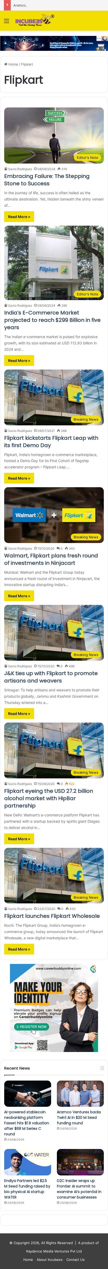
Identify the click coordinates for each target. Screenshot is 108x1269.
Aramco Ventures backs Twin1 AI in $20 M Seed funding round (79, 1117)
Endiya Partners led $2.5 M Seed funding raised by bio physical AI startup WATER (27, 1189)
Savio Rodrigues (20, 169)
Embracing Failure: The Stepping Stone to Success (47, 179)
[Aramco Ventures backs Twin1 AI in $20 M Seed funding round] (80, 1094)
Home (12, 64)
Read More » (19, 216)
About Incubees (50, 1259)
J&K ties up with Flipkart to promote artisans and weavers (51, 677)
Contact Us (75, 1259)
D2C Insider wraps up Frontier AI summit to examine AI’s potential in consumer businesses (79, 1189)
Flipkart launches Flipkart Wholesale (52, 916)
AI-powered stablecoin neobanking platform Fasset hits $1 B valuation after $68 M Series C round (26, 1123)
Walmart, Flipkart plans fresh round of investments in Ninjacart (51, 559)
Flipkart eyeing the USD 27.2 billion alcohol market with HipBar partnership (48, 798)
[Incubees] (34, 20)
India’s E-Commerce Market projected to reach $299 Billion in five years (52, 320)
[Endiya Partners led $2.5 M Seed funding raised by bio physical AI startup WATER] (27, 1162)
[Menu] (6, 23)
